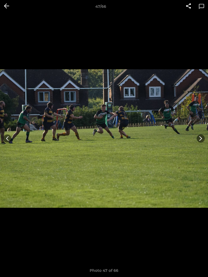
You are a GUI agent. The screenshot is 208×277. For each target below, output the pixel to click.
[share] (188, 6)
